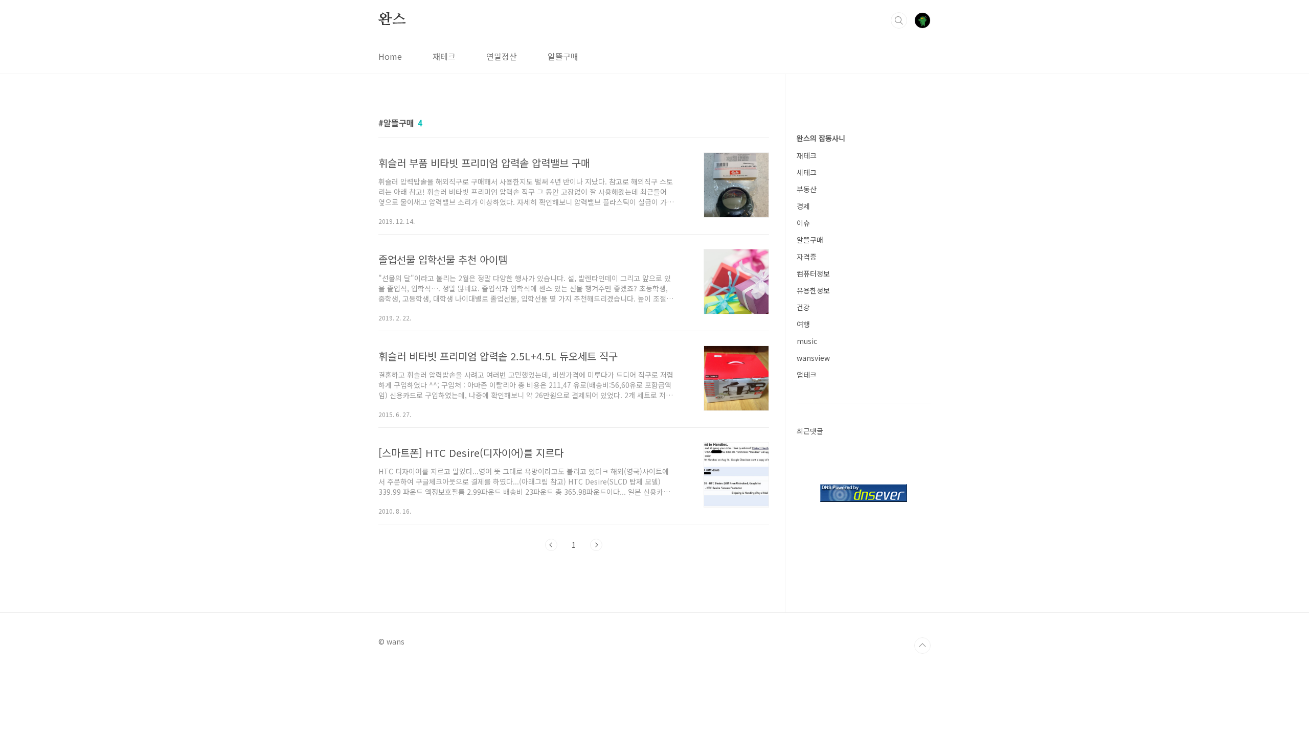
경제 (803, 206)
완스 (392, 20)
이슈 (803, 223)
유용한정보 (813, 290)
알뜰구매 (563, 56)
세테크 (807, 172)
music (807, 341)
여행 (803, 324)
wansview (813, 358)
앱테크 (807, 375)
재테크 (444, 56)
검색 (899, 20)
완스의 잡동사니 (821, 138)
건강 (803, 307)
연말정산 (501, 56)
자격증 (807, 256)
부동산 (807, 189)
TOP (922, 645)
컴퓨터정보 (813, 273)
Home (390, 56)
